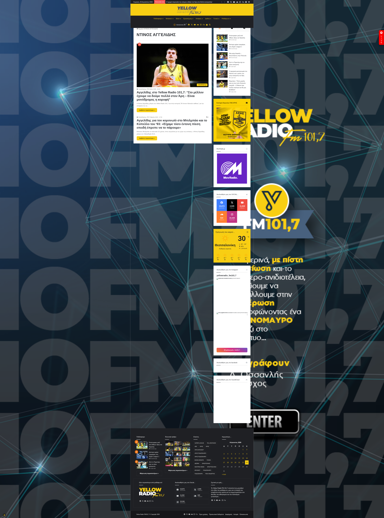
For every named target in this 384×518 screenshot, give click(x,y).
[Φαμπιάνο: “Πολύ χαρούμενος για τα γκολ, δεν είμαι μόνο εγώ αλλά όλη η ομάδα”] (178, 459)
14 (239, 458)
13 (235, 458)
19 (231, 462)
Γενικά (216, 18)
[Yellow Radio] (192, 10)
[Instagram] (150, 501)
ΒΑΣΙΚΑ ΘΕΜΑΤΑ (199, 460)
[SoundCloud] (147, 501)
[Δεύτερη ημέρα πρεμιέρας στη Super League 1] (222, 47)
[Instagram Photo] (233, 295)
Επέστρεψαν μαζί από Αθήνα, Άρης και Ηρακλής (155, 445)
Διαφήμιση (228, 514)
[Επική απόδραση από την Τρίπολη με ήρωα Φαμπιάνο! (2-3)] (178, 464)
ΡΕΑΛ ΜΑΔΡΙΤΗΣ (210, 473)
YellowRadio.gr (142, 89)
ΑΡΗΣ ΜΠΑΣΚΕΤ (199, 450)
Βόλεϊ (178, 18)
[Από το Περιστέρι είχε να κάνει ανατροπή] (222, 65)
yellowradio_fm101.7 (226, 275)
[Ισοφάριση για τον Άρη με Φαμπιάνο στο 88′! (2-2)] (169, 464)
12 (231, 458)
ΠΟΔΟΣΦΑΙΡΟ (207, 470)
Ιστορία (236, 514)
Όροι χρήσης (203, 514)
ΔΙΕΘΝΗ (197, 463)
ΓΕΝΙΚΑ (209, 460)
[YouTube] (145, 501)
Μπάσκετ (169, 18)
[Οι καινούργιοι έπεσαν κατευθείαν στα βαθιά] (169, 448)
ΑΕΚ (196, 446)
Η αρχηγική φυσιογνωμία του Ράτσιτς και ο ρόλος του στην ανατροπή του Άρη (238, 73)
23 (247, 462)
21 (239, 462)
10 (224, 458)
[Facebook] (140, 501)
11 (228, 458)
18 (228, 462)
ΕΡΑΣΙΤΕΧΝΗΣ (206, 463)
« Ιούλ (224, 474)
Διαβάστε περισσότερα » (147, 110)
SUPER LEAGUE (199, 443)
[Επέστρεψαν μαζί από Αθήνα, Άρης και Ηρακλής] (222, 38)
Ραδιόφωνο (225, 18)
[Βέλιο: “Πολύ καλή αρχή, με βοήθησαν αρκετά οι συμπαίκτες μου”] (186, 459)
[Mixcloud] (152, 501)
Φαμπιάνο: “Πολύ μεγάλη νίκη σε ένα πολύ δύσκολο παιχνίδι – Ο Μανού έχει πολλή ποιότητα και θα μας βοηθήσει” (237, 85)
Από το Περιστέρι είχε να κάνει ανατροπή (154, 464)
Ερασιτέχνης (187, 18)
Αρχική (140, 29)
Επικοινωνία (244, 514)
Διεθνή (207, 18)
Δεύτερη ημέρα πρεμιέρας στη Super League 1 (154, 454)
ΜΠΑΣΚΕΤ (197, 470)
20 (235, 462)
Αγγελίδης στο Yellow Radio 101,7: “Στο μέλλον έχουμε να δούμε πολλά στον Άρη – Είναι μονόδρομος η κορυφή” (170, 96)
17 (224, 462)
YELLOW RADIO (211, 443)
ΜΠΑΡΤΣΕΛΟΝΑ (211, 467)
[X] (143, 501)
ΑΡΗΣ (201, 446)
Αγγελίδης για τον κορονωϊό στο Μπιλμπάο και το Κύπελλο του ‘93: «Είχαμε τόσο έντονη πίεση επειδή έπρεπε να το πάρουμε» (172, 124)
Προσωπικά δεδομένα (216, 514)
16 (247, 458)
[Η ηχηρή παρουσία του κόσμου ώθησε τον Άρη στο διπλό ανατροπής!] (186, 443)
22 (243, 462)
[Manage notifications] (4, 515)
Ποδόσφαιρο (158, 18)
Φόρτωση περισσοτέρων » (149, 473)
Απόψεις (198, 18)
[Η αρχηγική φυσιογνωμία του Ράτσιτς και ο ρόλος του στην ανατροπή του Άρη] (222, 74)
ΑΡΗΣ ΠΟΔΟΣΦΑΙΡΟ (200, 453)
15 (243, 458)
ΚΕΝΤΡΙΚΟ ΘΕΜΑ (199, 467)
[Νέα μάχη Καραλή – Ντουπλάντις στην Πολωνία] (222, 56)
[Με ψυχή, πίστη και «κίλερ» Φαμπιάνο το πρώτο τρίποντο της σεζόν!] (178, 448)
